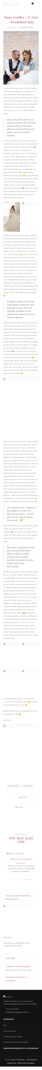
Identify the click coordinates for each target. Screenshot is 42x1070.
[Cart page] (31, 4)
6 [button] (31, 879)
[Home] (11, 4)
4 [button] (23, 879)
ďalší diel (21, 705)
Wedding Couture (25, 597)
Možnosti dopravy (9, 1031)
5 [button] (27, 879)
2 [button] (15, 879)
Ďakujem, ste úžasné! (21, 858)
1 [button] (11, 879)
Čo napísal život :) (27, 27)
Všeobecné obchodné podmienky (16, 1042)
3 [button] (19, 879)
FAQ (4, 1025)
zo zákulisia (27, 786)
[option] (21, 862)
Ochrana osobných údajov (13, 1036)
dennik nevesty (13, 786)
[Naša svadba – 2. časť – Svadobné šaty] (19, 802)
